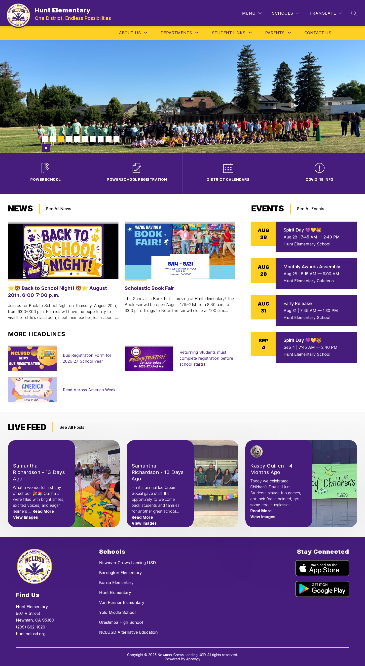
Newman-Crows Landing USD (127, 562)
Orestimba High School (121, 622)
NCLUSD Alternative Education (128, 632)
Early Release (298, 303)
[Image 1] (45, 139)
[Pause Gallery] (46, 148)
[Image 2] (53, 139)
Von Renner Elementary (121, 602)
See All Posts (72, 427)
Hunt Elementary (115, 592)
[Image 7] (93, 139)
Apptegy (193, 659)
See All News (58, 208)
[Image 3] (61, 139)
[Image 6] (85, 139)
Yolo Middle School (117, 612)
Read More (43, 511)
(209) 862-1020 (30, 627)
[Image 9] (108, 139)
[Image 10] (116, 139)
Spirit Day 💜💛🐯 (303, 230)
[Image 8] (101, 139)
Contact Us (317, 32)
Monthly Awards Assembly (312, 266)
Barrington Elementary (120, 572)
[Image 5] (77, 139)
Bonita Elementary (116, 582)
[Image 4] (69, 139)
